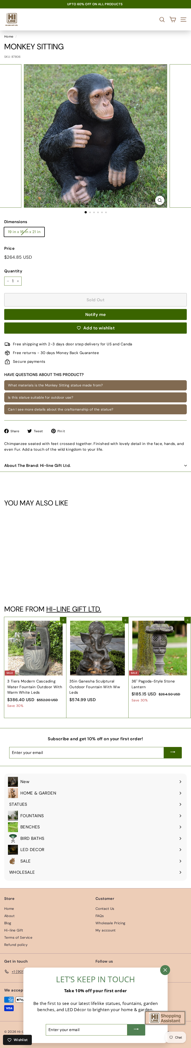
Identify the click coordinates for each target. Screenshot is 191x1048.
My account (106, 930)
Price (9, 248)
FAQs (100, 916)
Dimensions (15, 221)
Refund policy (16, 944)
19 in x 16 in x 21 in (24, 231)
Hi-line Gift (13, 930)
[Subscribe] (173, 752)
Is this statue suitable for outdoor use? (40, 397)
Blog (7, 923)
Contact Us (105, 908)
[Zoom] (159, 200)
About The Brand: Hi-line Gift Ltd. (37, 465)
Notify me (95, 314)
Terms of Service (18, 937)
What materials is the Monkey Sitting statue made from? (55, 385)
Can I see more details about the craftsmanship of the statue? (60, 409)
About (9, 916)
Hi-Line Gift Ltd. (73, 609)
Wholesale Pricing (110, 923)
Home (8, 36)
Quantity (13, 271)
